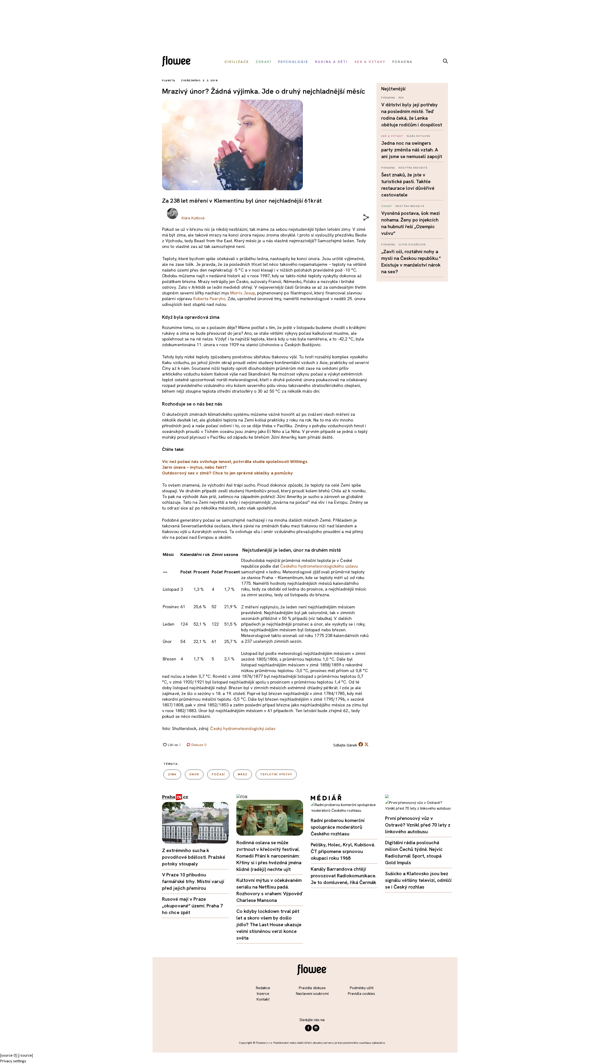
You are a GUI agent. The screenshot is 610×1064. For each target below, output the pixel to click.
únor (194, 774)
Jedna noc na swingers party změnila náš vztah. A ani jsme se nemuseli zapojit (411, 149)
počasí (218, 774)
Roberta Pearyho (209, 298)
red (401, 97)
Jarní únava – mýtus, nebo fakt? (194, 467)
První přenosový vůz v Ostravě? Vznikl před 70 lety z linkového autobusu (417, 825)
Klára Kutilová (418, 136)
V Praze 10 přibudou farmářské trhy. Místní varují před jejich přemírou (193, 881)
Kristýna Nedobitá (413, 167)
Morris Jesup (242, 293)
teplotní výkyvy (276, 774)
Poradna (388, 97)
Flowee (178, 62)
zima (172, 774)
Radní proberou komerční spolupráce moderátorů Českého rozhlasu (338, 827)
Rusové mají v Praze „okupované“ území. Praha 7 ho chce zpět (192, 905)
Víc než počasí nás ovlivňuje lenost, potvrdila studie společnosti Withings (234, 461)
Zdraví (386, 206)
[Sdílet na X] (366, 744)
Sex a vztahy (392, 136)
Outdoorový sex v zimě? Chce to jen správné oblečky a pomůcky (227, 473)
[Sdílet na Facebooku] (360, 745)
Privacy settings (13, 1061)
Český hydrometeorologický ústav (242, 728)
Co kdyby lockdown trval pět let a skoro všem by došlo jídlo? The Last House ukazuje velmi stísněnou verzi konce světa (268, 924)
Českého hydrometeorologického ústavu (319, 566)
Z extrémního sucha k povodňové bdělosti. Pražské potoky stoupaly (193, 857)
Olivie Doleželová (412, 244)
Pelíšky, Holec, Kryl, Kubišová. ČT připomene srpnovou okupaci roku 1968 (343, 851)
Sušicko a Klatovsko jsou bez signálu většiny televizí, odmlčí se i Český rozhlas (418, 880)
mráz (242, 774)
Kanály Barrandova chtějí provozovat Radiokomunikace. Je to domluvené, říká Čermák (343, 875)
